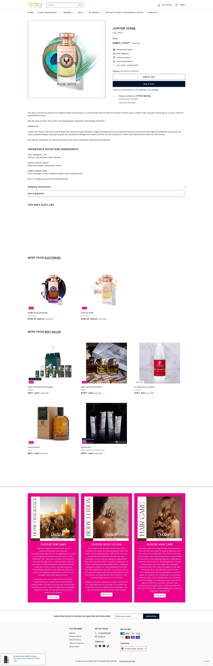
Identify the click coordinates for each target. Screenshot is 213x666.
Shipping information (39, 186)
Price (115, 38)
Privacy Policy (75, 636)
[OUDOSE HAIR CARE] (160, 519)
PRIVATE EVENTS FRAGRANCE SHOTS (124, 12)
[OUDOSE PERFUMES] (53, 519)
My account (74, 646)
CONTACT (153, 12)
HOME (31, 12)
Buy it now (149, 84)
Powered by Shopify (127, 661)
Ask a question (36, 193)
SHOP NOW (53, 597)
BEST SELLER (53, 331)
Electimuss (53, 257)
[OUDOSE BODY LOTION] (106, 519)
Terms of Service (76, 643)
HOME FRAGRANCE (47, 12)
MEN (80, 12)
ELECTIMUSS (118, 32)
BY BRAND (94, 12)
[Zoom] (66, 59)
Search (72, 633)
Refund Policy (75, 640)
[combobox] (65, 5)
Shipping (116, 71)
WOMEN (68, 12)
